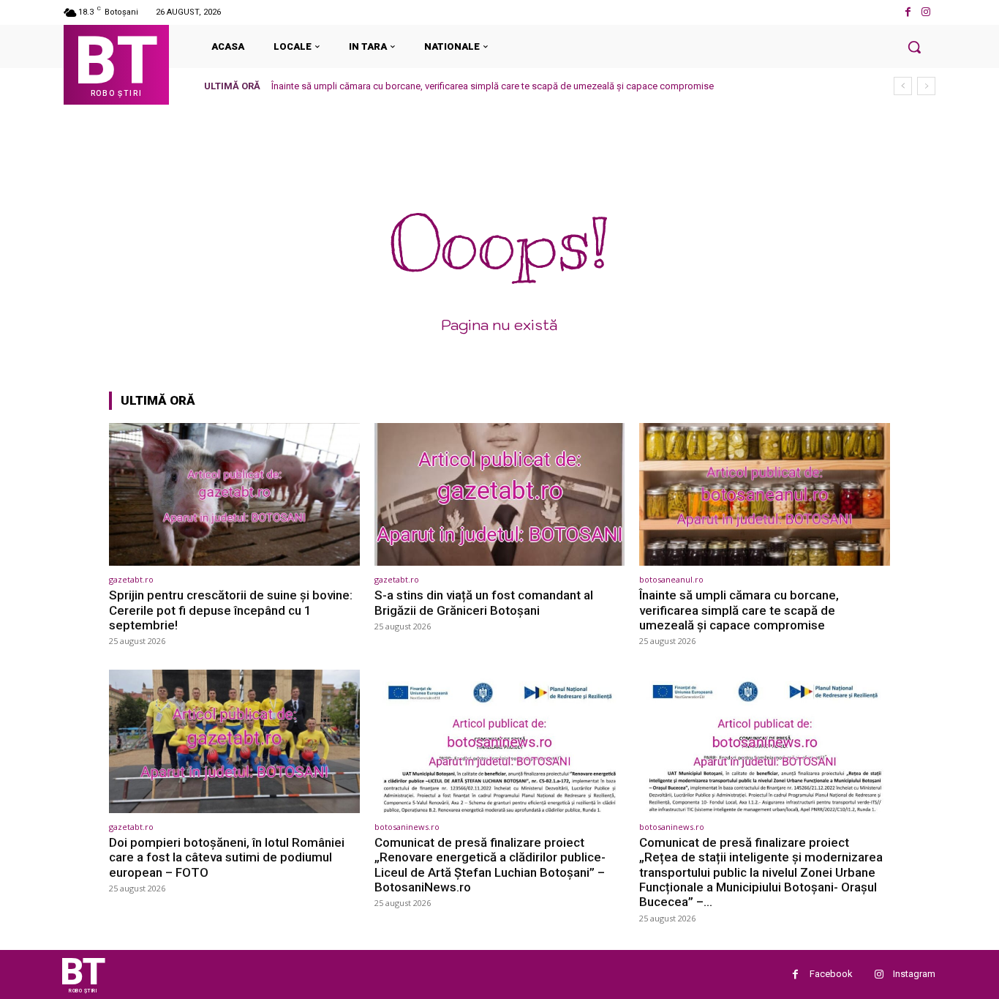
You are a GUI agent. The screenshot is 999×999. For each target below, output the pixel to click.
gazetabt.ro (131, 579)
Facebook (831, 973)
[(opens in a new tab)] (234, 494)
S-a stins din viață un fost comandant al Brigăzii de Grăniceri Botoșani (483, 602)
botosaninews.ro (407, 827)
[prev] (903, 86)
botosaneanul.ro (671, 579)
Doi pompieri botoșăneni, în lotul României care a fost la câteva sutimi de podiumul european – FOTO (226, 857)
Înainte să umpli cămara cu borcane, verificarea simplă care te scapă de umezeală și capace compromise (492, 86)
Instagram (914, 973)
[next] (926, 86)
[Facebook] (908, 12)
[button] (914, 47)
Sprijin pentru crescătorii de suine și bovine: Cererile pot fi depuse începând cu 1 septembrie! (231, 610)
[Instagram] (926, 12)
